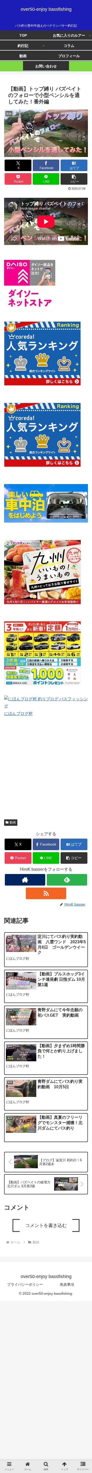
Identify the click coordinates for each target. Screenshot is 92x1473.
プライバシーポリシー (25, 1284)
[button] (74, 179)
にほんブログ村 (18, 713)
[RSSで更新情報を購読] (46, 893)
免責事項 (67, 1284)
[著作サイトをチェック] (25, 880)
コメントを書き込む (46, 1225)
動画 (13, 822)
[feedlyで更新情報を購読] (67, 880)
